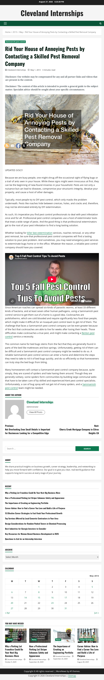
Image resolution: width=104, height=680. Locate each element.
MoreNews (61, 671)
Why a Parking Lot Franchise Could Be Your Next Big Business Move (32, 492)
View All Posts (35, 412)
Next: (79, 429)
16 (52, 597)
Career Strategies (86, 640)
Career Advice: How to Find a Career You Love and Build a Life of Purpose (35, 508)
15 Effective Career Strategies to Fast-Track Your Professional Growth (33, 513)
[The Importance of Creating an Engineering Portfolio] (64, 636)
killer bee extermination (39, 232)
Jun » (96, 612)
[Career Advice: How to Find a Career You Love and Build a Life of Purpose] (88, 636)
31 (66, 608)
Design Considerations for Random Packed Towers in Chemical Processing (35, 523)
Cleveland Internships (52, 13)
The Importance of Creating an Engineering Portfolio (63, 649)
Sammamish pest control (15, 42)
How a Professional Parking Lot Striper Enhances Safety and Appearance (34, 497)
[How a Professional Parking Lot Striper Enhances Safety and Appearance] (40, 636)
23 (52, 603)
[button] (5, 23)
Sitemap (72, 675)
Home (34, 640)
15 (39, 597)
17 (66, 597)
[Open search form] (100, 23)
